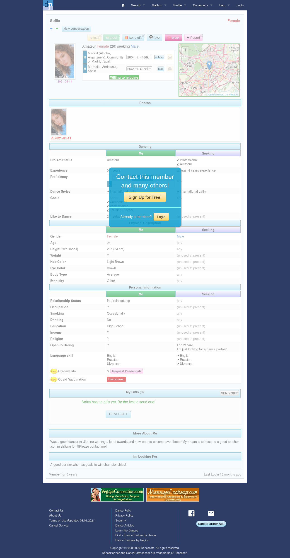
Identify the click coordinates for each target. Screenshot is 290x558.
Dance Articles (124, 525)
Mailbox (157, 5)
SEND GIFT (229, 393)
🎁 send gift (133, 37)
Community (200, 5)
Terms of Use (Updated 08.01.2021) (72, 520)
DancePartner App (211, 523)
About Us (55, 515)
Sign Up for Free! (145, 197)
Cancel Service (58, 525)
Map (161, 57)
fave (156, 37)
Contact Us (56, 510)
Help (222, 5)
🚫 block (173, 37)
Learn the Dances (126, 530)
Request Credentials (126, 371)
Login (240, 5)
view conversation (76, 28)
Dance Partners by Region (132, 540)
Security (120, 520)
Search (135, 5)
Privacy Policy (124, 515)
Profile (177, 5)
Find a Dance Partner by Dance (135, 535)
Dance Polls (123, 510)
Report (194, 37)
